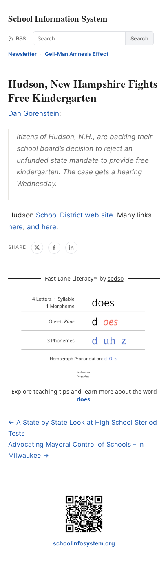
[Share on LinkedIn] (71, 248)
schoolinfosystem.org (84, 543)
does (83, 399)
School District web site (74, 215)
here (15, 227)
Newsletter (22, 54)
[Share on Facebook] (54, 248)
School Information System (57, 18)
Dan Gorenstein (33, 113)
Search (139, 38)
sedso (116, 278)
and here (41, 227)
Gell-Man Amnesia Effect (76, 54)
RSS (21, 38)
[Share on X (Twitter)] (37, 248)
